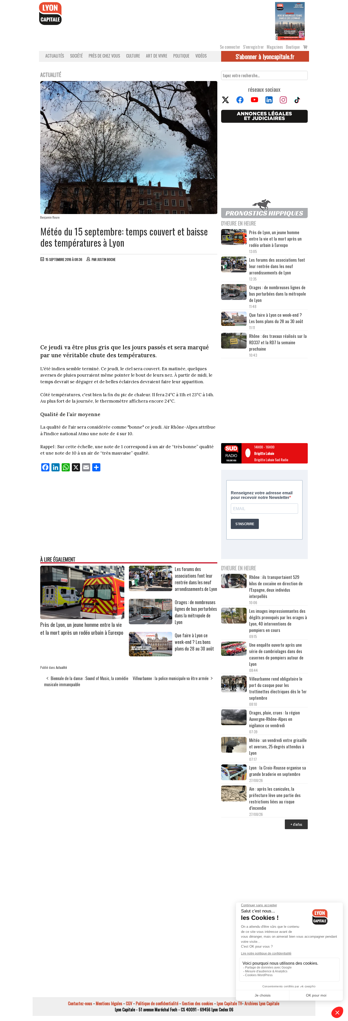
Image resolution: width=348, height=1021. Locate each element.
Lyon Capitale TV (229, 1003)
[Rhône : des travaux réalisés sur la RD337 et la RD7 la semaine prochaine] (234, 341)
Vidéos (201, 56)
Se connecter (230, 47)
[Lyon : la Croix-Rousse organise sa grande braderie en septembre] (234, 773)
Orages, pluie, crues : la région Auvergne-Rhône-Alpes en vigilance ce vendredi (274, 718)
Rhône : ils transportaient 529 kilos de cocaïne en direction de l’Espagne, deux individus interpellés (276, 586)
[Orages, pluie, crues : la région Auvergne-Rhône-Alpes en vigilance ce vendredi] (234, 718)
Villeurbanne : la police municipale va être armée (170, 678)
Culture (133, 56)
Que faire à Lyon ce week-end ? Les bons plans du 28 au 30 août (194, 642)
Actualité (61, 667)
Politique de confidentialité (157, 1003)
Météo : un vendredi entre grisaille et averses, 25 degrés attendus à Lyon (278, 746)
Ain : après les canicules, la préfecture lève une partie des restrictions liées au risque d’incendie (275, 798)
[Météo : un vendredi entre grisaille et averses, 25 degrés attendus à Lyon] (234, 745)
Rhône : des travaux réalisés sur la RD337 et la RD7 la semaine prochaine (278, 342)
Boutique (293, 47)
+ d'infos (296, 824)
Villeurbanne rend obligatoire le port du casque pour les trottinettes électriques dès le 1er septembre (278, 688)
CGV (129, 1003)
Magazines (275, 47)
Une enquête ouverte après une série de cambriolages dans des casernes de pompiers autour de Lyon (276, 654)
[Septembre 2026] (290, 21)
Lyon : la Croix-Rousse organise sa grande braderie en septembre (277, 770)
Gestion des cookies (197, 1003)
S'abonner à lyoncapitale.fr (265, 56)
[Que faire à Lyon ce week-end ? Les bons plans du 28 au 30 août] (150, 655)
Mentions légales (109, 1003)
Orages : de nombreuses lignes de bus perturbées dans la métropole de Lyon (196, 612)
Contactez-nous (80, 1003)
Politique (181, 56)
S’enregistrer (253, 47)
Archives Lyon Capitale (262, 1003)
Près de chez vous (104, 56)
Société (76, 56)
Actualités (54, 56)
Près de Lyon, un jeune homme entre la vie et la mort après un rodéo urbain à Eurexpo (81, 628)
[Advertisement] (129, 304)
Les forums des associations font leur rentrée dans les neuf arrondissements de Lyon (196, 579)
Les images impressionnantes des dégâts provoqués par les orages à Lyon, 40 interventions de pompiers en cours (278, 620)
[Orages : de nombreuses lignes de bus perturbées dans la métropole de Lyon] (150, 622)
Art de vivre (156, 56)
